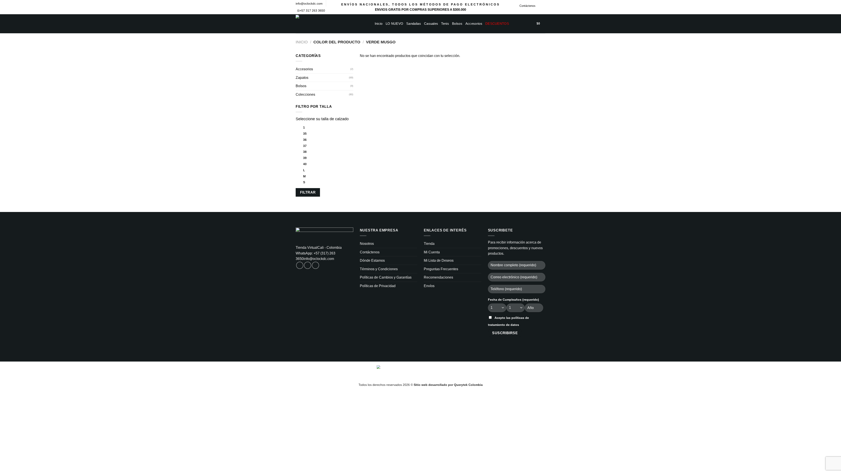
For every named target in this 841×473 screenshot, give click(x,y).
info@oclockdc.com (309, 3)
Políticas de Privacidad (378, 286)
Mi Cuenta (432, 252)
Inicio (379, 23)
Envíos (429, 286)
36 (305, 139)
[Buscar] (517, 23)
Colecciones (305, 94)
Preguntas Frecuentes (441, 269)
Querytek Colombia (468, 385)
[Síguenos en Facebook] (539, 7)
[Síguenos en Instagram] (543, 7)
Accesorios (473, 23)
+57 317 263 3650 (312, 10)
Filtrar (308, 192)
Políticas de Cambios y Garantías (386, 277)
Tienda (429, 243)
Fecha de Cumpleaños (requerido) (513, 299)
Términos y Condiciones (379, 269)
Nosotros (367, 243)
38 (305, 152)
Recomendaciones (438, 277)
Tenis (445, 23)
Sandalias (413, 23)
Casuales (431, 23)
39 (305, 158)
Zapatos (302, 77)
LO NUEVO (394, 23)
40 (305, 164)
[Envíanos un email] (315, 265)
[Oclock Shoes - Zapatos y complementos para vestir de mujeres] (328, 24)
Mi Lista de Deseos (439, 260)
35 (305, 133)
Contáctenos (527, 5)
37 (305, 146)
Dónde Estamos (372, 260)
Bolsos (457, 23)
